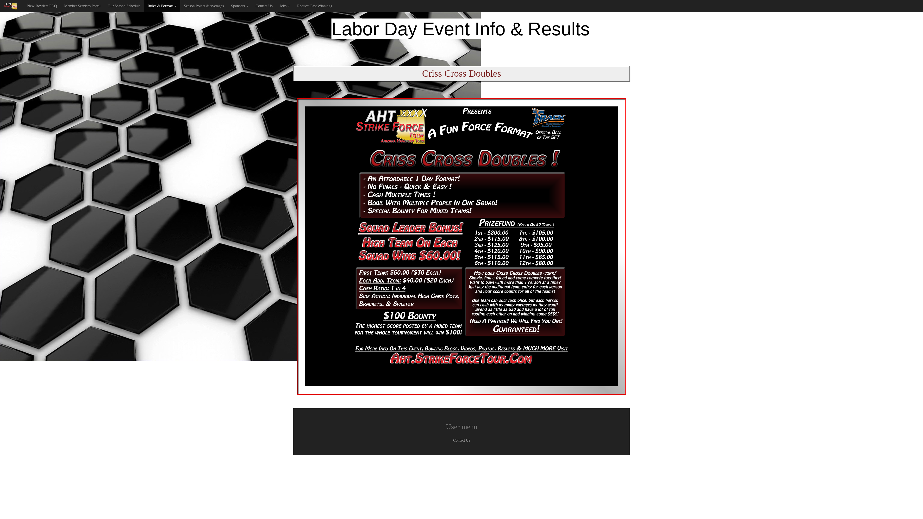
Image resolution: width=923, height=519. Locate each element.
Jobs (283, 6)
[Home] (12, 6)
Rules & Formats (161, 6)
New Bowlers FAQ (42, 6)
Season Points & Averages (204, 6)
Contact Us (264, 6)
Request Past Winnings (314, 6)
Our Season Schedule (124, 6)
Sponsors (238, 6)
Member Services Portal (82, 6)
